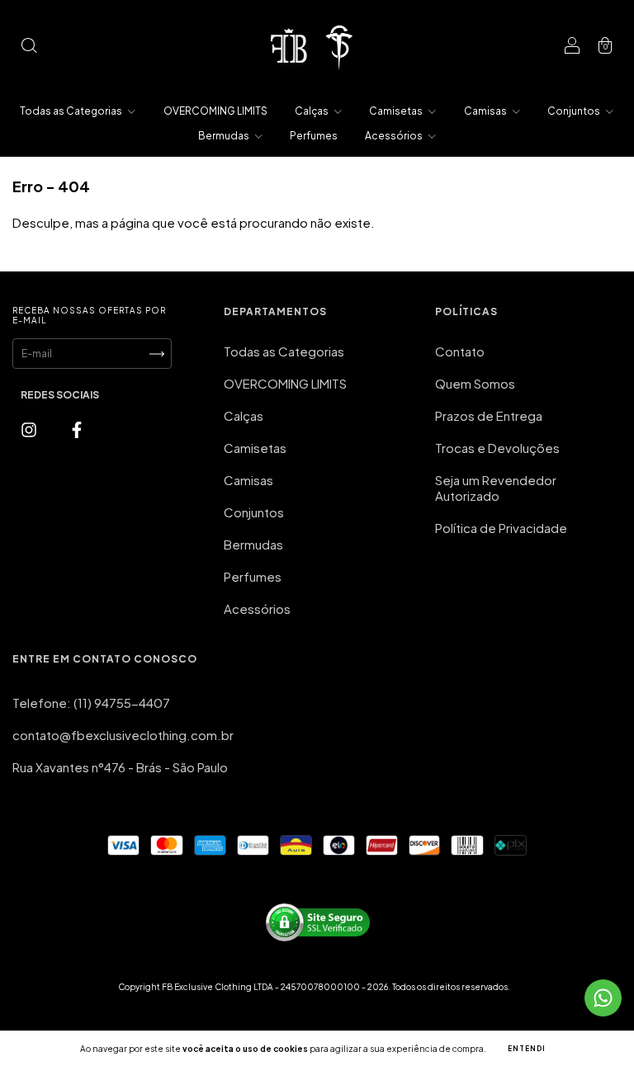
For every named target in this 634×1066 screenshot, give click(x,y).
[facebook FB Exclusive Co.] (76, 428)
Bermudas (224, 136)
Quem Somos (475, 383)
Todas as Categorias (72, 111)
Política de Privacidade (501, 527)
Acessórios (394, 136)
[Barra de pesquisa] (29, 46)
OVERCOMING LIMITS (215, 111)
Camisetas (396, 111)
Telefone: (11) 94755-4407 (91, 702)
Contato (460, 351)
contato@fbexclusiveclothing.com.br (123, 735)
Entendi (527, 1049)
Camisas (486, 111)
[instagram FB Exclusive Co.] (30, 428)
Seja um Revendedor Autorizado (495, 487)
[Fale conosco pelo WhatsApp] (603, 997)
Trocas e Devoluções (497, 447)
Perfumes (314, 136)
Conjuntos (574, 111)
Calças (312, 111)
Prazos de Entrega (488, 415)
